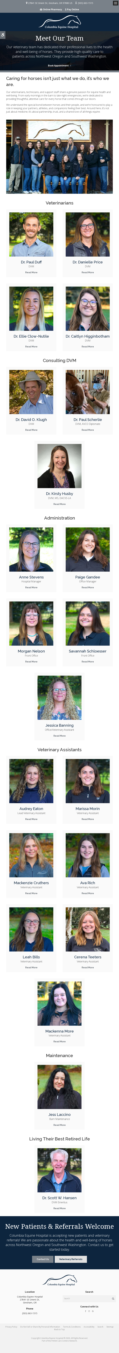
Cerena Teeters (87, 957)
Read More (31, 272)
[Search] (113, 1298)
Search (100, 1326)
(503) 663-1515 (85, 3)
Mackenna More (59, 1031)
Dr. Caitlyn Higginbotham (88, 336)
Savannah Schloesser (87, 651)
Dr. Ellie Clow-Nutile (31, 336)
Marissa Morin (88, 808)
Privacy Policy (11, 1326)
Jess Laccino (59, 1114)
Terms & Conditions (72, 1326)
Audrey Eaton (31, 808)
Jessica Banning (59, 725)
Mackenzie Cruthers (31, 883)
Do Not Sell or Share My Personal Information (40, 1326)
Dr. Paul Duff (31, 262)
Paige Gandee (87, 577)
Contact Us (43, 1259)
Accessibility (89, 1326)
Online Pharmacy (52, 9)
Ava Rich (87, 883)
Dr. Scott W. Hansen (59, 1198)
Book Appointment (58, 65)
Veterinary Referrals (70, 1259)
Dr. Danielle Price (88, 262)
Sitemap (110, 1326)
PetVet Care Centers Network (64, 1340)
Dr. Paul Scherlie (88, 419)
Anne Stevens (31, 577)
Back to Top (59, 1329)
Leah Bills (31, 957)
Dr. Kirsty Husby (59, 493)
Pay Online (73, 9)
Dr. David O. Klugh (31, 419)
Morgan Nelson (31, 651)
